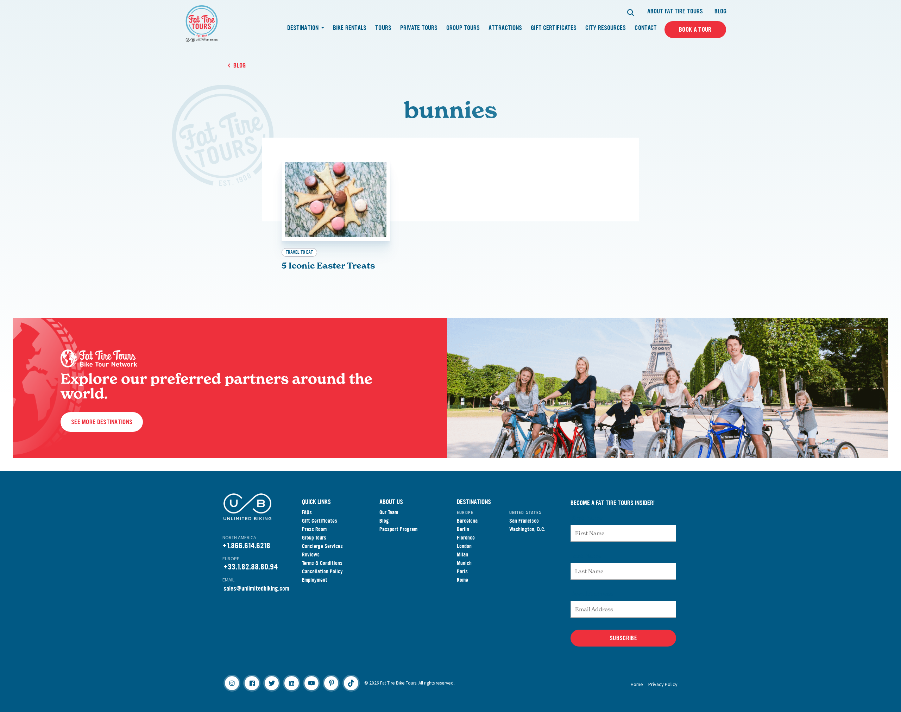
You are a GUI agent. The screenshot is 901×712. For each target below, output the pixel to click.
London (464, 546)
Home (637, 684)
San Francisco (524, 520)
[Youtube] (311, 683)
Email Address (592, 593)
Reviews (311, 554)
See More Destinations (101, 422)
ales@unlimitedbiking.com (257, 588)
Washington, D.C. (527, 529)
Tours (383, 28)
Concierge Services (322, 546)
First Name (587, 517)
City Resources (605, 28)
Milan (462, 554)
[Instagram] (231, 683)
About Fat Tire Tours (675, 11)
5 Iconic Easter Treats (328, 265)
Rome (462, 580)
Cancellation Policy (322, 571)
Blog (720, 11)
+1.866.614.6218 (246, 546)
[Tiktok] (350, 683)
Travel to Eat (299, 252)
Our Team (388, 512)
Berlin (463, 529)
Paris (462, 571)
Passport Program (398, 529)
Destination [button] (303, 28)
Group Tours (463, 28)
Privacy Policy (663, 684)
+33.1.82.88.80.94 (250, 567)
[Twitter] (271, 683)
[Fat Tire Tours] (201, 23)
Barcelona (467, 520)
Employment (314, 580)
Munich (464, 563)
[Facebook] (251, 683)
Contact (646, 28)
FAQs (307, 512)
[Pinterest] (331, 683)
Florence (466, 537)
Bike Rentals (349, 28)
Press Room (314, 529)
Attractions (505, 28)
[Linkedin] (291, 683)
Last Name (586, 555)
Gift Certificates (553, 28)
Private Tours (418, 28)
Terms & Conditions (322, 563)
